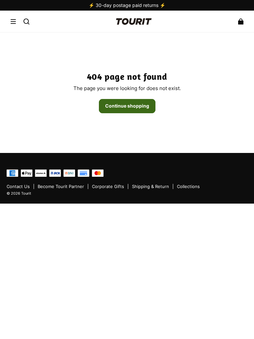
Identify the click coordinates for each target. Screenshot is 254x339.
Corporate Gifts (108, 186)
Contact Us (18, 186)
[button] (13, 21)
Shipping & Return (150, 186)
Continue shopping (127, 106)
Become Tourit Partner (61, 186)
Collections (188, 186)
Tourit (26, 193)
